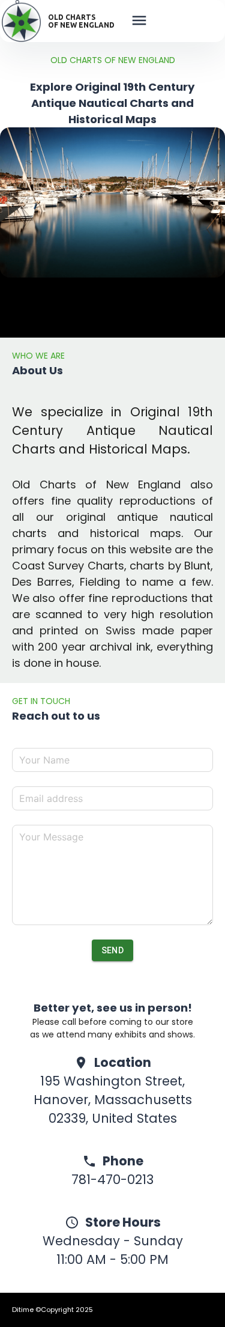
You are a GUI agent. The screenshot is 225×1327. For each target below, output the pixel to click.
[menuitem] (139, 22)
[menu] (139, 22)
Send (112, 950)
